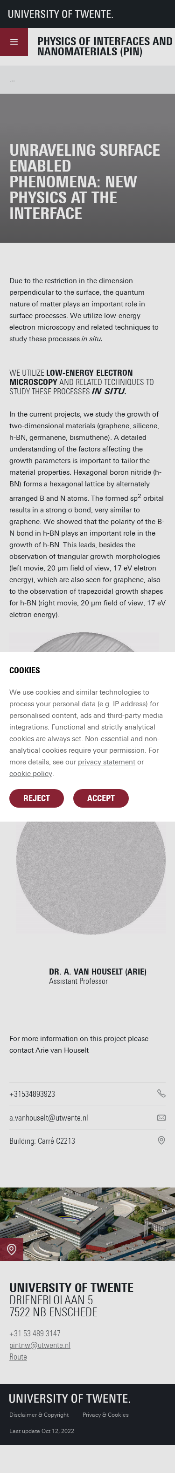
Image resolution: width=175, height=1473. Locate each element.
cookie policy (30, 774)
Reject (36, 798)
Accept (101, 798)
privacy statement (106, 762)
